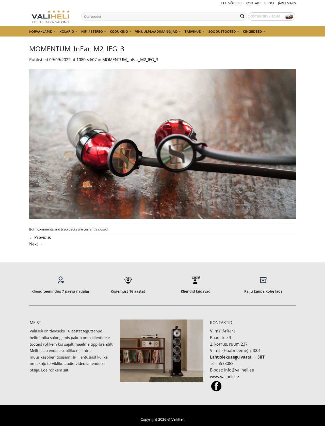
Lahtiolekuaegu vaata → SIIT (237, 357)
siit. (66, 369)
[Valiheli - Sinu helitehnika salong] (51, 16)
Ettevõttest (231, 3)
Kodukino (119, 31)
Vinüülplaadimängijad (156, 31)
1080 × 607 (86, 59)
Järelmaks (287, 3)
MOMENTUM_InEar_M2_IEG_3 (130, 59)
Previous (40, 237)
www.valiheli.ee (224, 376)
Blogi (269, 3)
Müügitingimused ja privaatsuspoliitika (162, 412)
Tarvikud (193, 31)
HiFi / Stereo (92, 31)
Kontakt (253, 3)
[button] (272, 16)
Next (36, 244)
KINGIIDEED (252, 31)
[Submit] (242, 16)
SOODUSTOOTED (222, 31)
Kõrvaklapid (41, 31)
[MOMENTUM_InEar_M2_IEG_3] (162, 143)
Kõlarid (66, 31)
